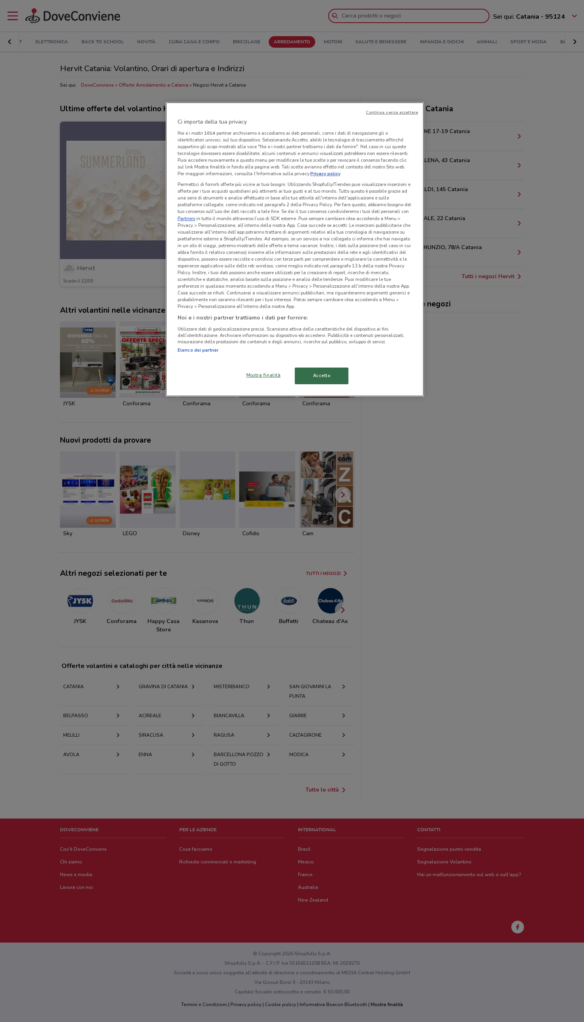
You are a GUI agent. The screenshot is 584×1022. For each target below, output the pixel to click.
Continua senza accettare (392, 112)
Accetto (322, 375)
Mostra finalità (263, 375)
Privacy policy (325, 173)
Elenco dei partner (198, 350)
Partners (186, 218)
